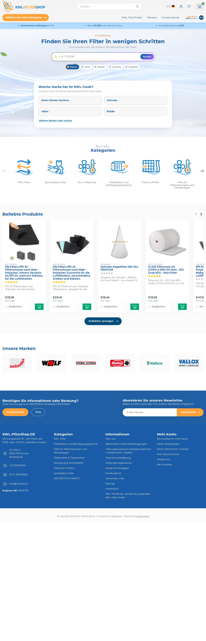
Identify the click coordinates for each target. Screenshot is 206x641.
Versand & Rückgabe (117, 468)
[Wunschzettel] (189, 6)
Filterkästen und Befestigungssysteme (76, 443)
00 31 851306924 (18, 474)
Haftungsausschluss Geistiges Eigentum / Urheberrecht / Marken (128, 451)
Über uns (110, 438)
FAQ (38, 412)
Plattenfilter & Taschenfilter (69, 457)
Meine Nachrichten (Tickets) (172, 449)
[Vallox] (189, 363)
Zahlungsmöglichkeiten (118, 463)
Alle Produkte (164, 464)
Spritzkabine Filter (64, 473)
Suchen (147, 56)
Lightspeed (116, 516)
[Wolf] (51, 363)
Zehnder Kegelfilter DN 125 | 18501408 (119, 268)
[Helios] (120, 363)
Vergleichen (15, 306)
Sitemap (110, 483)
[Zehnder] (17, 363)
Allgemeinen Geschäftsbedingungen (126, 443)
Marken (152, 17)
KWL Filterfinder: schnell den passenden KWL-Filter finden (127, 495)
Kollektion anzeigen (101, 321)
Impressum (111, 488)
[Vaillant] (154, 363)
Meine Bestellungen (168, 443)
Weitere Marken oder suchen (55, 120)
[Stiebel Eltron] (86, 363)
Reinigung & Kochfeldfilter (69, 463)
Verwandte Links (114, 478)
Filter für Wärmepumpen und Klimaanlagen (70, 451)
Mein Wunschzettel (168, 454)
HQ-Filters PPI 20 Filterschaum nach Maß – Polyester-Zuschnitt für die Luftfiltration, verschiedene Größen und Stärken (71, 272)
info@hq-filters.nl (18, 483)
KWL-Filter (60, 438)
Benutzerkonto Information (172, 438)
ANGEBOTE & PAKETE (67, 478)
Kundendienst (170, 17)
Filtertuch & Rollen (64, 468)
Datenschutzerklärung (118, 457)
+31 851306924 (17, 465)
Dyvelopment (142, 516)
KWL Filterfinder (132, 17)
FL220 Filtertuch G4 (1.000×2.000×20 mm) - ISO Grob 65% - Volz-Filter (166, 269)
